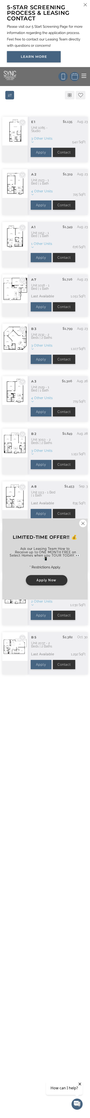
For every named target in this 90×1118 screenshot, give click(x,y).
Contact (64, 152)
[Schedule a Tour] (74, 76)
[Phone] (63, 76)
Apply (41, 152)
